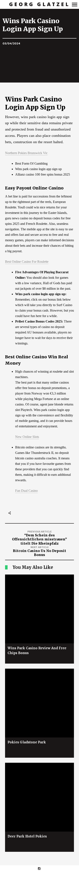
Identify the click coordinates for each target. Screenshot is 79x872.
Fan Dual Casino (26, 490)
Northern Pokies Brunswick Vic (26, 153)
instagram (41, 869)
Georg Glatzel (39, 4)
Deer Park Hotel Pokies (27, 836)
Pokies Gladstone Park (27, 742)
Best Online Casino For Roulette (26, 261)
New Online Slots (27, 437)
